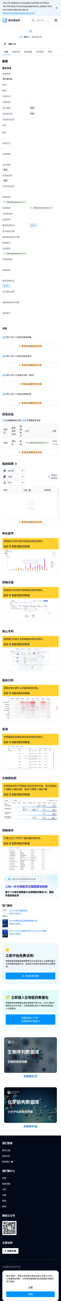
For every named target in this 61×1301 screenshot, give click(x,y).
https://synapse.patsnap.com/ (19, 13)
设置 (30, 1287)
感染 (32, 108)
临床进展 (6, 1183)
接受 (30, 1294)
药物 (4, 1178)
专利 (4, 1189)
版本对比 (6, 1156)
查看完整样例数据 (21, 546)
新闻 (4, 1206)
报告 (4, 1200)
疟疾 (32, 113)
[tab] (6, 51)
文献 (4, 1195)
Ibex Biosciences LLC (15, 202)
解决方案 (6, 1150)
